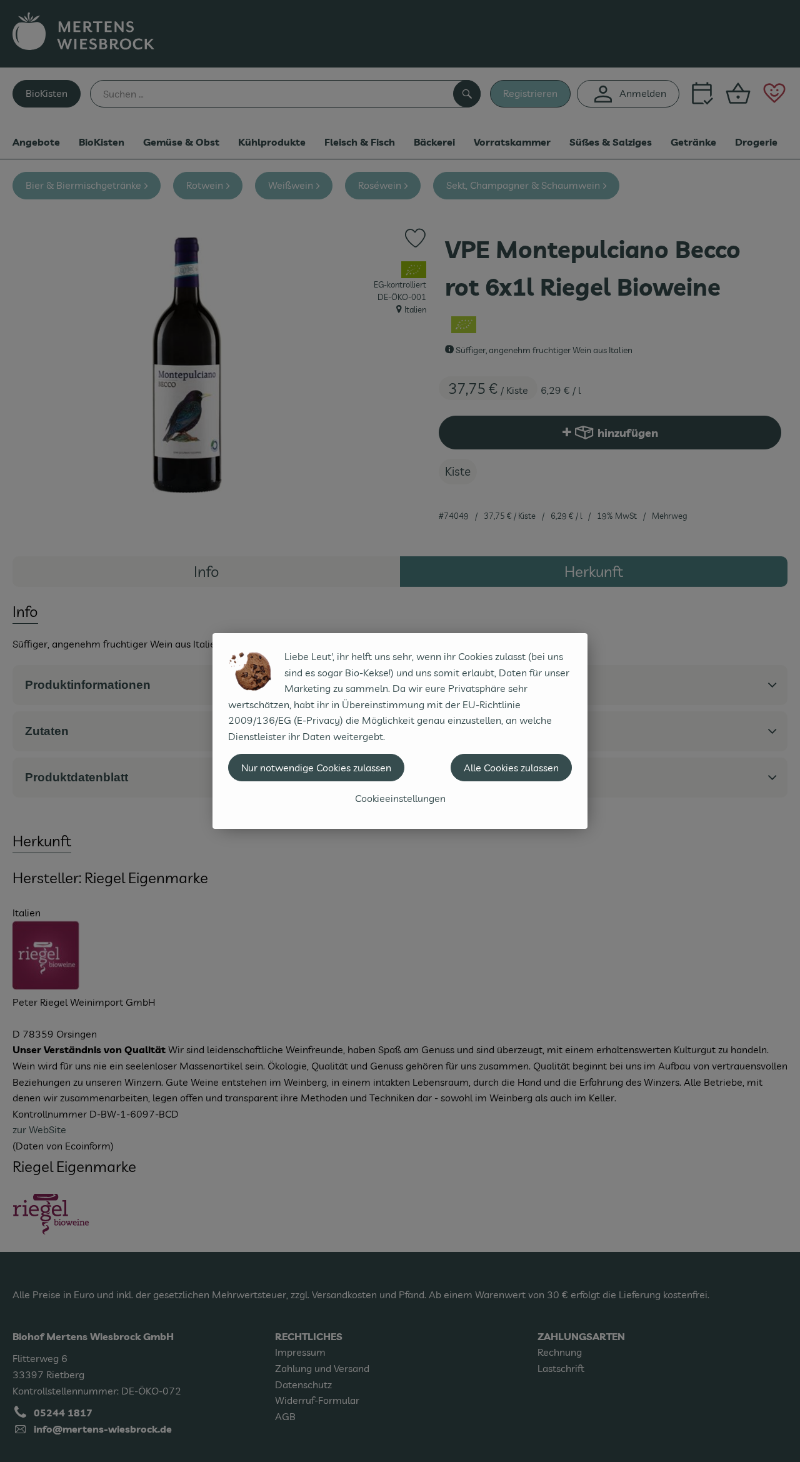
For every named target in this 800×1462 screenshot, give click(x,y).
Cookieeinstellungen (400, 798)
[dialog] (400, 731)
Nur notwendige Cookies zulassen (316, 767)
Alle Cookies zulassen (511, 767)
